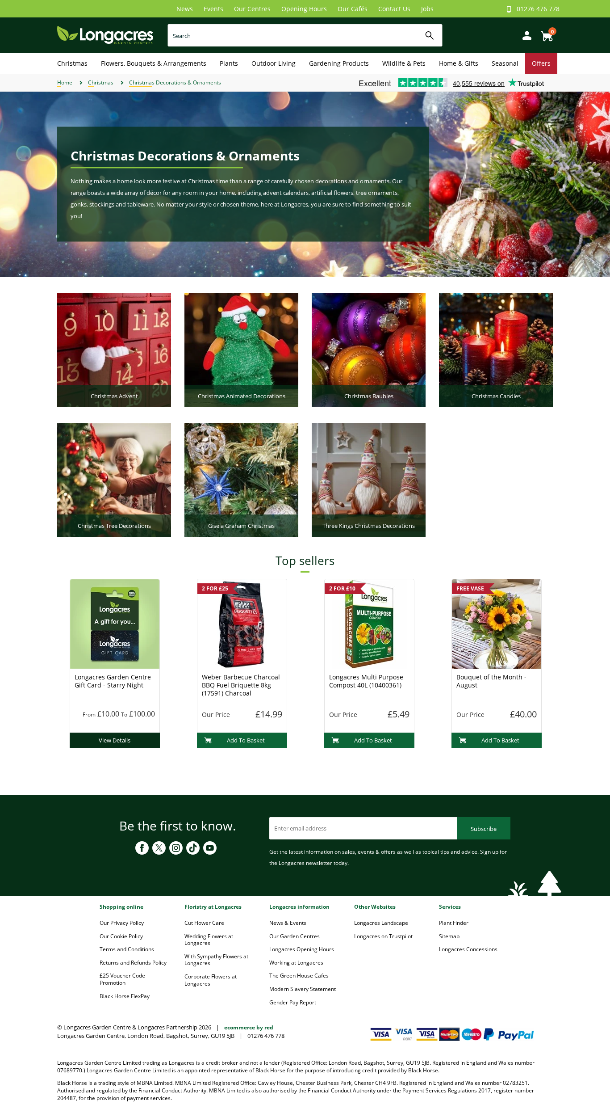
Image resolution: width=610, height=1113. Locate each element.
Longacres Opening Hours (301, 949)
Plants (229, 63)
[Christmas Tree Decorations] (114, 479)
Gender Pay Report (292, 1002)
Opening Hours (304, 8)
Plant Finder (453, 923)
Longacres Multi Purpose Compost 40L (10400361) (366, 681)
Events (213, 8)
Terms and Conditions (127, 949)
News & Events (287, 923)
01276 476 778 (538, 8)
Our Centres (252, 8)
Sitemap (449, 936)
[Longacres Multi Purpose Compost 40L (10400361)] (369, 623)
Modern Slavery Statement (302, 989)
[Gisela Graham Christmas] (241, 479)
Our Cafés (353, 8)
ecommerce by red (248, 1027)
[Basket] (544, 33)
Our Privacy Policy (122, 923)
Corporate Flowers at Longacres (210, 980)
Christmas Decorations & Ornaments (175, 82)
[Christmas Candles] (496, 350)
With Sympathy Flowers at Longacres (216, 960)
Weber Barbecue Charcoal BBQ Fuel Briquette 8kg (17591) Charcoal (241, 685)
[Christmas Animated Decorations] (241, 350)
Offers (541, 63)
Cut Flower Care (204, 923)
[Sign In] (524, 34)
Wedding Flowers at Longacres (208, 939)
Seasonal (505, 63)
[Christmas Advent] (114, 350)
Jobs (427, 8)
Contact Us (394, 8)
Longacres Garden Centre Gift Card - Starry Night (113, 681)
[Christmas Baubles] (369, 350)
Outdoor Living (273, 63)
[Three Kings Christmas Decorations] (369, 479)
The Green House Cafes (299, 975)
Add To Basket (246, 740)
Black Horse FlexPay (125, 996)
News (184, 8)
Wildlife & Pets (404, 63)
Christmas (72, 63)
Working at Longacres (296, 962)
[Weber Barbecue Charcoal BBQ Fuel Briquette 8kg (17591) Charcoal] (242, 623)
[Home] (105, 34)
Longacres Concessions (468, 949)
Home (64, 82)
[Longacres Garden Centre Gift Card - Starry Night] (114, 623)
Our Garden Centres (294, 936)
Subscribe (484, 829)
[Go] (430, 35)
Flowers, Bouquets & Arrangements (153, 63)
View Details (114, 740)
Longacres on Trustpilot (383, 936)
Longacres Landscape (381, 923)
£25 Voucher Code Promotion (122, 979)
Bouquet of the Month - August (491, 681)
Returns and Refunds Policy (133, 962)
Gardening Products (339, 63)
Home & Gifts (458, 63)
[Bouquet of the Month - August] (496, 623)
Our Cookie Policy (121, 936)
